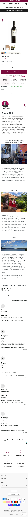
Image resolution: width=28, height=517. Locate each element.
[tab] (19, 301)
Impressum (5, 508)
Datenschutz (14, 508)
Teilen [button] (22, 320)
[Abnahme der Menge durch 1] (2, 67)
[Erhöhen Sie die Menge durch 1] (12, 67)
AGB (9, 508)
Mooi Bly (5, 59)
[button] (3, 47)
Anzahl (2, 64)
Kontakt (22, 511)
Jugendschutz (21, 508)
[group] (14, 289)
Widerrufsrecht (7, 511)
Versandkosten (14, 510)
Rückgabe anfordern (15, 511)
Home (2, 16)
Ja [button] (16, 320)
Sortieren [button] (3, 296)
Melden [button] (19, 320)
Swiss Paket (20, 510)
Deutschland (13, 494)
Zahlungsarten (6, 510)
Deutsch (13, 490)
